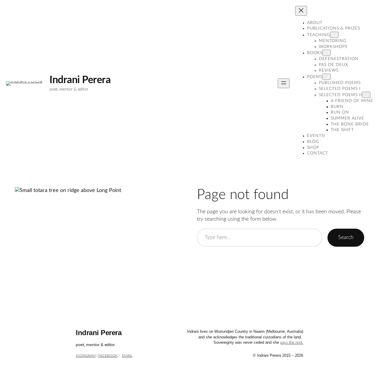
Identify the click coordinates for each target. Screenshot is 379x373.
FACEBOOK (108, 355)
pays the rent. (291, 343)
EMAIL (127, 355)
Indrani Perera (79, 80)
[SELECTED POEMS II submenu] (366, 95)
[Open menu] (284, 83)
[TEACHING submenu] (334, 35)
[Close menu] (301, 11)
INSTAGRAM (86, 355)
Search (346, 237)
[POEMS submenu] (326, 77)
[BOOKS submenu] (326, 53)
